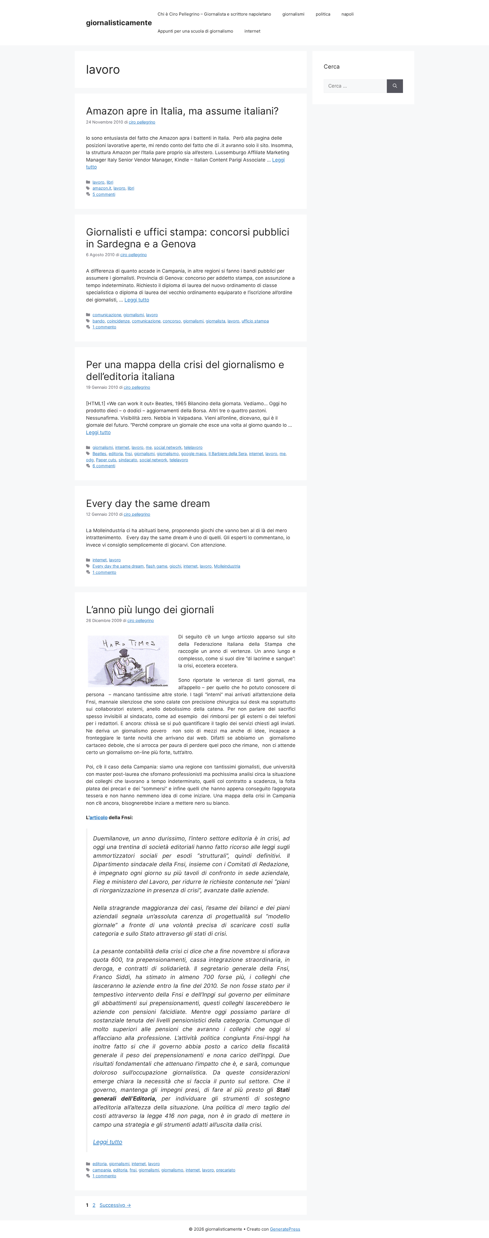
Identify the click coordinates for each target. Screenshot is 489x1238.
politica (323, 14)
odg (90, 459)
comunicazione (107, 314)
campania (102, 1169)
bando (99, 320)
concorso (172, 320)
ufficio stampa (255, 320)
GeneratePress (285, 1229)
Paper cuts (106, 459)
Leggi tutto (137, 300)
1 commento (104, 326)
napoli (348, 14)
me (149, 447)
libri (110, 182)
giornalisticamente (119, 22)
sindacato (128, 459)
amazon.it (102, 188)
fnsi (128, 453)
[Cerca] (395, 86)
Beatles (99, 453)
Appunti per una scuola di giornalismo (195, 31)
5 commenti (104, 194)
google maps (193, 453)
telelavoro (193, 447)
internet (252, 31)
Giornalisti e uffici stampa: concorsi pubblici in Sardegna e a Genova (187, 238)
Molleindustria (227, 566)
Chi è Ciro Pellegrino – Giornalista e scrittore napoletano (214, 14)
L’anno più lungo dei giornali (150, 609)
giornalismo (168, 453)
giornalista (215, 320)
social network (168, 447)
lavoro (98, 182)
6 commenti (104, 465)
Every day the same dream (148, 503)
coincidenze (118, 320)
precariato (225, 1169)
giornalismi (293, 14)
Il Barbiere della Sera (228, 453)
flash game (156, 566)
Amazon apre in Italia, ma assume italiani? (182, 111)
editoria (116, 453)
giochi (175, 566)
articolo (98, 817)
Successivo (115, 1205)
